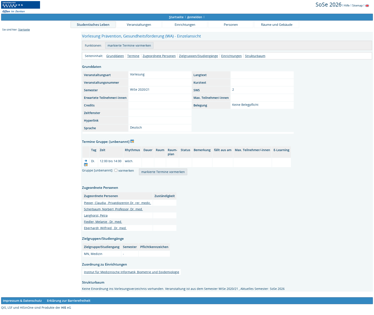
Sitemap (357, 5)
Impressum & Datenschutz (22, 301)
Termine (133, 56)
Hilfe (347, 5)
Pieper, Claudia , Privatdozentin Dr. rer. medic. (117, 203)
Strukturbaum (255, 56)
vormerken (126, 170)
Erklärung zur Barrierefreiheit (68, 301)
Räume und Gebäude (276, 24)
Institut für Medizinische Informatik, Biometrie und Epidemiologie (131, 272)
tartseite (176, 17)
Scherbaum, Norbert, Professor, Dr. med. (113, 209)
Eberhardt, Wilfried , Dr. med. (105, 228)
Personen (231, 24)
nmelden (194, 17)
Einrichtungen (185, 24)
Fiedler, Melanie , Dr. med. (103, 222)
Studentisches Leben (93, 24)
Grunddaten (115, 56)
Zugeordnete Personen (159, 56)
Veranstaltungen (139, 24)
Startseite (24, 29)
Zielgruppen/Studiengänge (198, 56)
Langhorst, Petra (96, 215)
